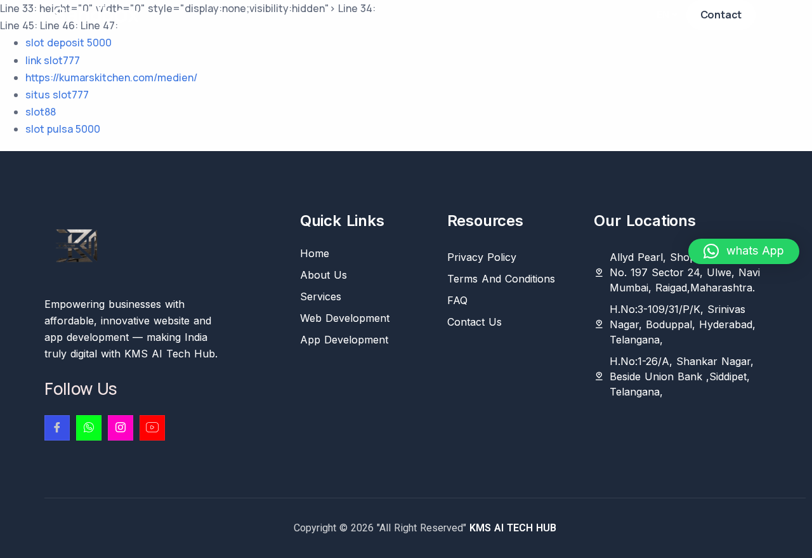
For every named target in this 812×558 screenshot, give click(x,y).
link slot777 (52, 60)
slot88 (40, 112)
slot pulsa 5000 (62, 129)
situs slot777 (57, 95)
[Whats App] (89, 428)
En (663, 15)
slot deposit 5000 (68, 43)
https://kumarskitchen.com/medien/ (111, 77)
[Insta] (120, 428)
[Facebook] (57, 428)
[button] (743, 251)
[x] (152, 428)
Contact (721, 15)
